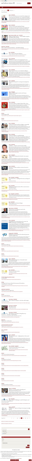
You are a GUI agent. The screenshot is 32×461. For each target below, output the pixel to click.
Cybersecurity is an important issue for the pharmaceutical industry (17, 210)
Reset (28, 445)
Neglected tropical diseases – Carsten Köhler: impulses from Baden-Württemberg (19, 37)
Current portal (5, 432)
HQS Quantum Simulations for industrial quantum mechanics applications (19, 235)
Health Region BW (5, 114)
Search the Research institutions (7, 423)
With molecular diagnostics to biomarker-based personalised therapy (18, 260)
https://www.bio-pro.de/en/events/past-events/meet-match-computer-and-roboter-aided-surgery (16, 302)
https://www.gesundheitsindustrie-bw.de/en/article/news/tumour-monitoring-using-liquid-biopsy (16, 32)
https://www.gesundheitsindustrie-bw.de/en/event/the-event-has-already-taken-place (14, 355)
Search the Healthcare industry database (8, 421)
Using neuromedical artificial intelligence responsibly (19, 124)
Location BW (4, 278)
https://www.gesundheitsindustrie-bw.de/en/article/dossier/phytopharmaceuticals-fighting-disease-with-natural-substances (15, 343)
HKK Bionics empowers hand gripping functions (18, 59)
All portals (4, 433)
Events (3, 440)
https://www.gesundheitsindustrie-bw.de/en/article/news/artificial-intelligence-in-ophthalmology (16, 141)
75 (8, 10)
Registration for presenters (7, 325)
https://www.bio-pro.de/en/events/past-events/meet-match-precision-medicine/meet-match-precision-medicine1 (15, 49)
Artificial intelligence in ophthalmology (16, 135)
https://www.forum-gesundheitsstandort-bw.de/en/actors (10, 120)
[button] (28, 443)
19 (23, 418)
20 (25, 418)
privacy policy (20, 458)
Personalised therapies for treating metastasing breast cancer (19, 82)
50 (6, 10)
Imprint (3, 249)
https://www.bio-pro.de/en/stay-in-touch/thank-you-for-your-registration (12, 291)
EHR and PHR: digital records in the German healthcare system (17, 94)
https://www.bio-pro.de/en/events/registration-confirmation (10, 322)
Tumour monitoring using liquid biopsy (16, 26)
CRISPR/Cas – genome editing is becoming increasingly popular (19, 409)
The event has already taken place (8, 354)
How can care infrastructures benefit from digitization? (19, 16)
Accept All (17, 460)
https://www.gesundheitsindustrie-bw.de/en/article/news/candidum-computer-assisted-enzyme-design (19, 151)
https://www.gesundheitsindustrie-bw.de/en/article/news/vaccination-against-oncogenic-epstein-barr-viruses (16, 110)
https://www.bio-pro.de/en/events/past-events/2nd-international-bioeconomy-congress (18, 350)
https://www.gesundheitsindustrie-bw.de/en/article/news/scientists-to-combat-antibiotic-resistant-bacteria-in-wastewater (16, 174)
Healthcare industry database (7, 384)
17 (19, 418)
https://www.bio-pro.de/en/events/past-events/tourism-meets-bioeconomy (18, 274)
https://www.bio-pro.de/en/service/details (8, 380)
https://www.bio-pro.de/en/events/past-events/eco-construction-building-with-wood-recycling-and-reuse (16, 182)
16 (17, 418)
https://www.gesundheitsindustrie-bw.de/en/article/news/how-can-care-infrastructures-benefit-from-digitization (15, 22)
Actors (3, 119)
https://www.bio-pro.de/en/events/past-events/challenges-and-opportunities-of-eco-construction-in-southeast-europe (16, 191)
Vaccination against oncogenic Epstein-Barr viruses (18, 103)
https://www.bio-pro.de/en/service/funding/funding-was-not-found (11, 360)
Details (3, 331)
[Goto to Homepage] (9, 3)
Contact (3, 254)
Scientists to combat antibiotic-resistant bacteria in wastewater (18, 168)
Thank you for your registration (8, 290)
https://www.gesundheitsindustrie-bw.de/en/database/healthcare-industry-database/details (15, 365)
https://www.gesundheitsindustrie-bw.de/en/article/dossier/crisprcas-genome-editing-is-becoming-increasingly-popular (16, 415)
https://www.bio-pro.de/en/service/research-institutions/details (11, 375)
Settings (30, 460)
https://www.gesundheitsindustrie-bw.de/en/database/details (11, 332)
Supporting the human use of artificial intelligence (18, 70)
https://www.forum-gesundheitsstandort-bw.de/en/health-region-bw (11, 115)
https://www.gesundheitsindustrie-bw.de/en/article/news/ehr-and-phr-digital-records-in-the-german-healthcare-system (15, 99)
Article (3, 438)
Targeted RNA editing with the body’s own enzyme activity (18, 157)
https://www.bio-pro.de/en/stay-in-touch (7, 296)
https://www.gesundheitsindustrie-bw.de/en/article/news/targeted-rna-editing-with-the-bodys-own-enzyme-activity (15, 163)
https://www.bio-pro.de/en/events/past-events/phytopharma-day (18, 309)
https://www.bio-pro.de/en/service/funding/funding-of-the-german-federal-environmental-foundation (15, 286)
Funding (3, 439)
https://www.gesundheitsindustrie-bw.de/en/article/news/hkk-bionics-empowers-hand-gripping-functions (16, 66)
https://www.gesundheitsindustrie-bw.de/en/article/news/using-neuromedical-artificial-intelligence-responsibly (14, 131)
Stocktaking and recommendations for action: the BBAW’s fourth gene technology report (18, 222)
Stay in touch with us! (6, 295)
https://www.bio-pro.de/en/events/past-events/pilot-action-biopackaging (19, 205)
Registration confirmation (7, 320)
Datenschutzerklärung (6, 244)
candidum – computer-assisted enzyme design (17, 145)
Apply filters (27, 447)
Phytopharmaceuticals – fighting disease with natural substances (19, 337)
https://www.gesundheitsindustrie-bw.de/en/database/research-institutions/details (14, 370)
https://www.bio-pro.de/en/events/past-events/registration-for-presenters (12, 327)
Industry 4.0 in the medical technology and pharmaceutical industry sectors (17, 390)
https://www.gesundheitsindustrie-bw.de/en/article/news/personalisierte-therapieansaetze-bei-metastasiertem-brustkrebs (15, 89)
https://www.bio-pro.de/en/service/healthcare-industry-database (11, 385)
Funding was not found (6, 359)
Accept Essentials (13, 460)
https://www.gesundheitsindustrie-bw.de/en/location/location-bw (11, 279)
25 (4, 10)
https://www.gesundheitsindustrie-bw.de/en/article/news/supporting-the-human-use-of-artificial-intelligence (16, 77)
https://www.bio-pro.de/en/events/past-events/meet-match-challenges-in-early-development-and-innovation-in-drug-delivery (16, 404)
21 (27, 418)
